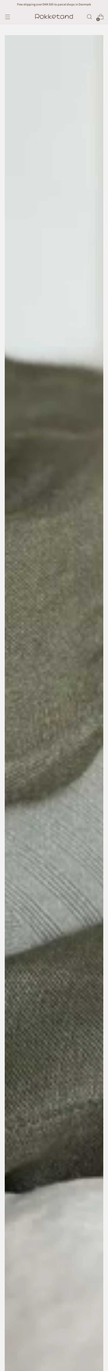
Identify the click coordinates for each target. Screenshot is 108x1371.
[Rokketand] (54, 16)
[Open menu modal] (7, 17)
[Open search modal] (89, 17)
